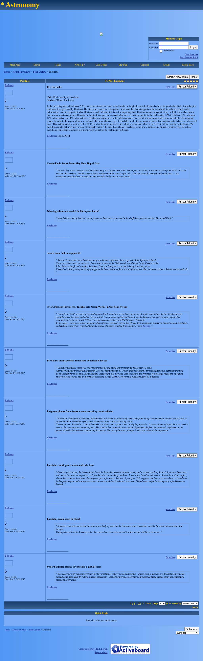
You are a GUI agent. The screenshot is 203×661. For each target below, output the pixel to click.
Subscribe (191, 629)
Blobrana (9, 85)
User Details (101, 64)
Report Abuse (101, 652)
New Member (191, 54)
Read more (52, 136)
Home (7, 71)
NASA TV (80, 64)
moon (195, 607)
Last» (148, 603)
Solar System (39, 71)
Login (193, 47)
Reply (194, 76)
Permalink (170, 87)
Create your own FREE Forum (93, 649)
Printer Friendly (187, 86)
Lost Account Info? (189, 57)
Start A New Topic (177, 76)
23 (139, 603)
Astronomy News (21, 71)
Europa (146, 326)
